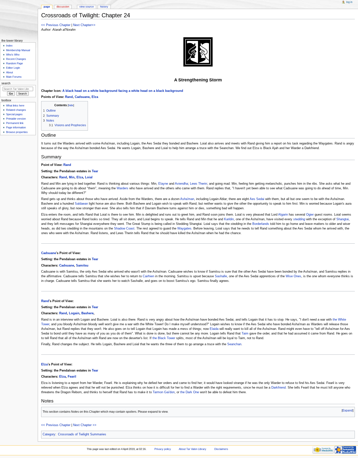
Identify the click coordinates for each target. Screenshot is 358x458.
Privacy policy (162, 449)
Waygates (184, 228)
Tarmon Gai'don (164, 392)
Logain (74, 313)
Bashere (87, 313)
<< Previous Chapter (55, 25)
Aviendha (181, 183)
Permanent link (15, 123)
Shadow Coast (124, 228)
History (104, 6)
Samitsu (82, 265)
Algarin (283, 214)
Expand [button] (347, 410)
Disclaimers (221, 449)
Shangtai (342, 219)
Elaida (214, 329)
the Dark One (189, 392)
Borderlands (260, 224)
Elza (95, 97)
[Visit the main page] (19, 19)
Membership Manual (18, 50)
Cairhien (148, 276)
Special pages (14, 114)
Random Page (14, 63)
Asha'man (187, 199)
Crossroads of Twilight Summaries (82, 434)
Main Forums (14, 76)
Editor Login (13, 67)
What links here (15, 105)
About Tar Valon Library (192, 449)
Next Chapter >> (84, 425)
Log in (349, 1)
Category (49, 434)
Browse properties (17, 132)
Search (5, 83)
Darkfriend (278, 387)
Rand (69, 97)
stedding (299, 219)
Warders (122, 188)
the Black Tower (163, 338)
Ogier (310, 214)
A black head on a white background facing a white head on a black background (122, 91)
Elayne (163, 183)
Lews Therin (198, 183)
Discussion (63, 6)
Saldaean (81, 203)
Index (9, 45)
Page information (16, 127)
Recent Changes (16, 58)
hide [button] (70, 105)
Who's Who (12, 54)
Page (47, 6)
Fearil (72, 376)
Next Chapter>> (84, 25)
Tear (95, 171)
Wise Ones (293, 276)
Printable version (16, 118)
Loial (89, 177)
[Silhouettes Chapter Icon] (198, 52)
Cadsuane (82, 97)
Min (72, 177)
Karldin (229, 219)
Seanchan (234, 344)
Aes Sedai (257, 199)
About (9, 72)
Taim (245, 333)
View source (86, 6)
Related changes (16, 109)
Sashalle (221, 276)
